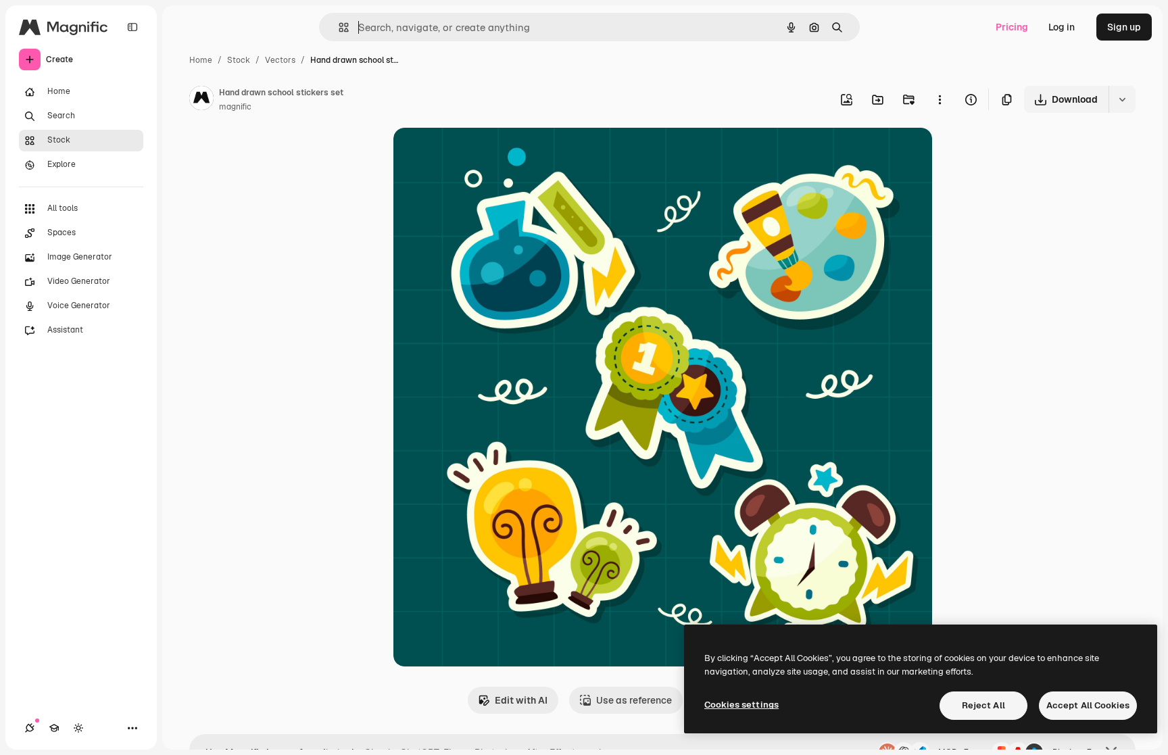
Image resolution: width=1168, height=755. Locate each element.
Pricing (1012, 27)
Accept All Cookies (1087, 705)
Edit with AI (521, 700)
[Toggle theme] (78, 728)
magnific (235, 106)
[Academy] (54, 728)
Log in (1061, 27)
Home (200, 60)
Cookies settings (741, 704)
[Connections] (30, 728)
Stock (238, 60)
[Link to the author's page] (201, 100)
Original (480, 153)
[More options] (939, 99)
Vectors (280, 60)
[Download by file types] (1122, 99)
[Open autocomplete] (338, 27)
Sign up (1124, 27)
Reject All (983, 705)
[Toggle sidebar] (132, 27)
